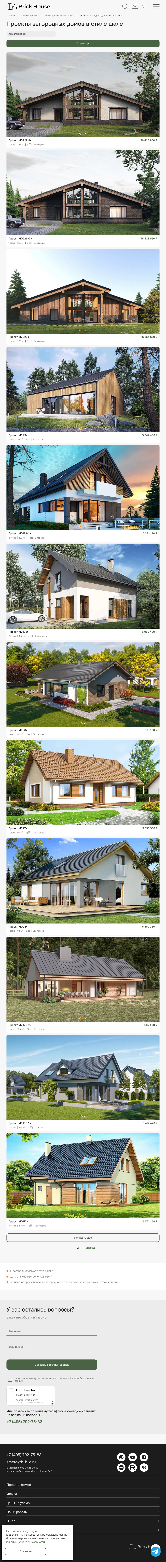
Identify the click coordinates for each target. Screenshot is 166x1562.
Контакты (13, 1530)
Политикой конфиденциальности (25, 1542)
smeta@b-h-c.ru (21, 1462)
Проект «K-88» (18, 730)
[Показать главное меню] (156, 6)
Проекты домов (18, 1485)
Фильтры (85, 43)
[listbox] (151, 35)
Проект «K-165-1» (19, 1123)
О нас (10, 1521)
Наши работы (16, 1512)
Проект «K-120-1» (19, 1024)
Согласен (26, 1551)
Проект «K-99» (18, 435)
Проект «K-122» (18, 631)
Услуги (11, 1494)
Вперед (90, 1247)
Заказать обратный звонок (52, 1364)
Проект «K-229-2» (20, 238)
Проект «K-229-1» (19, 140)
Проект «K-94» (18, 926)
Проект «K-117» (18, 1221)
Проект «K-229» (18, 336)
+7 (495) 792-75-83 (24, 1422)
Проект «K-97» (17, 828)
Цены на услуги (18, 1503)
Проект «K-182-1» (19, 533)
